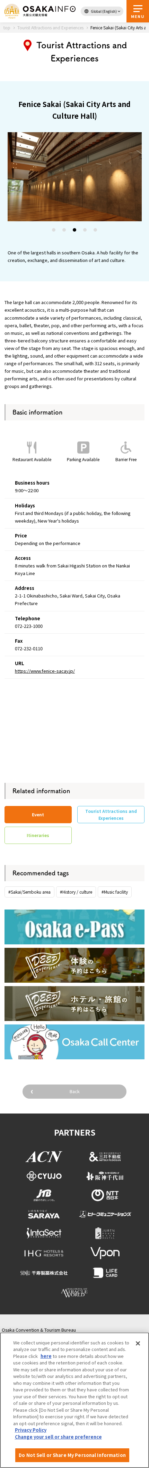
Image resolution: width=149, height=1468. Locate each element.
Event (38, 814)
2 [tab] (64, 231)
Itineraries (38, 835)
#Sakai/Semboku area (29, 892)
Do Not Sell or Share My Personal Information (72, 1455)
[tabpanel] (75, 176)
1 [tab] (54, 231)
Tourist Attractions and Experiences (111, 814)
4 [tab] (85, 231)
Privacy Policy (30, 1430)
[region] (74, 1400)
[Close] (138, 1343)
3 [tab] (75, 231)
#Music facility (115, 892)
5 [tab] (96, 231)
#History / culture (76, 892)
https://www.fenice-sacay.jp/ (45, 671)
